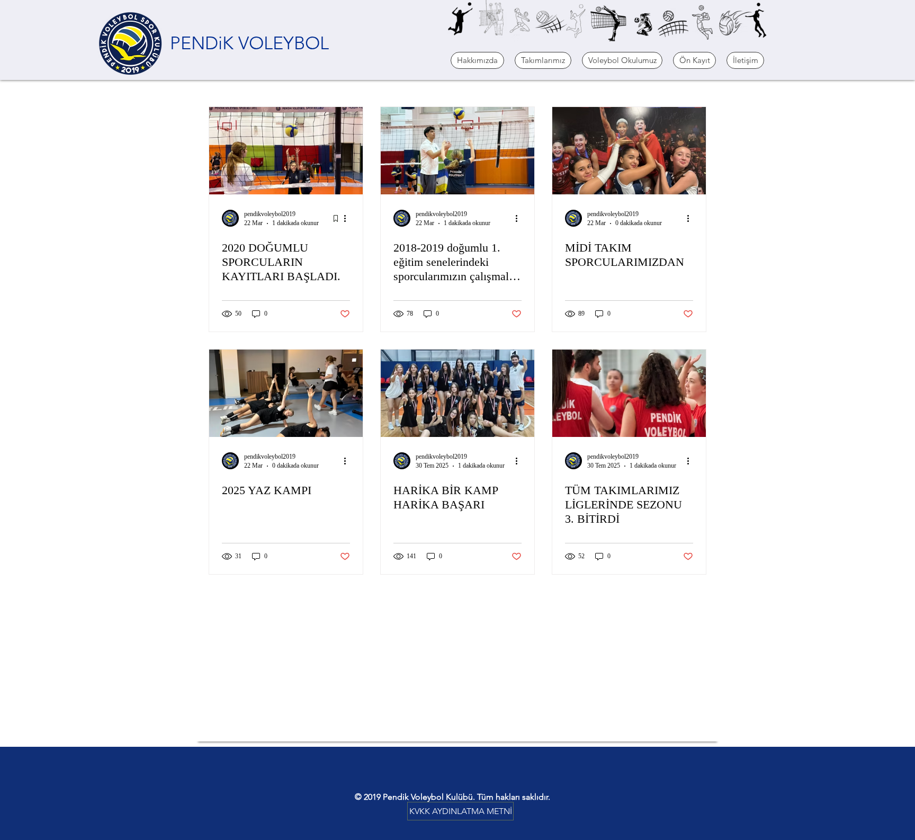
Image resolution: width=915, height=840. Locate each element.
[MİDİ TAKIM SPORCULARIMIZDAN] (629, 150)
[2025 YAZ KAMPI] (286, 393)
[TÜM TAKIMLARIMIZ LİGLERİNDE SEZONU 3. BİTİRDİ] (629, 393)
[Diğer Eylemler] (348, 218)
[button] (477, 60)
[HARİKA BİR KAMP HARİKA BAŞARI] (457, 393)
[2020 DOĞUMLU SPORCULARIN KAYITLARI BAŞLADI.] (286, 150)
